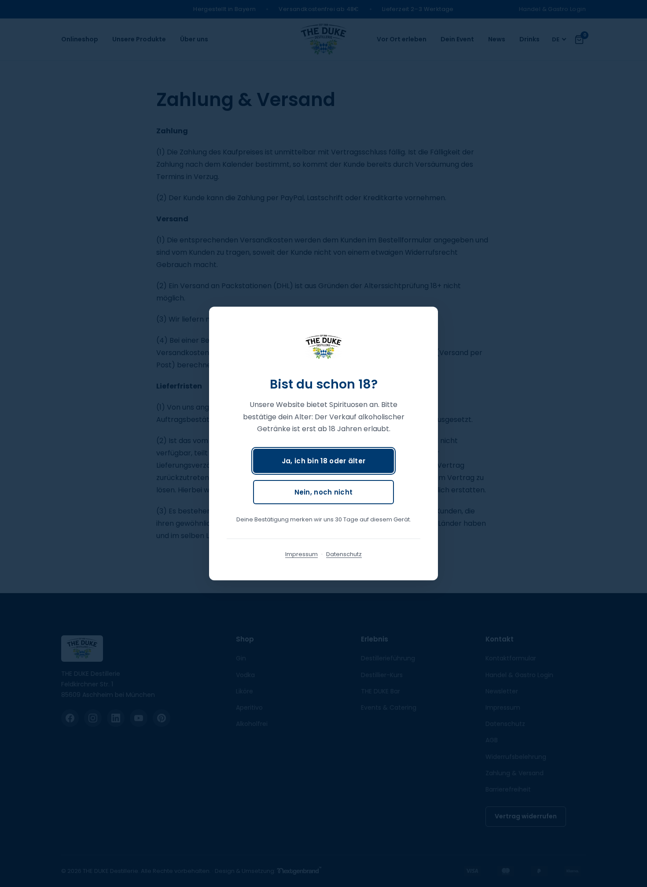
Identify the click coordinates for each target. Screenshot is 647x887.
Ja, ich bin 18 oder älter (324, 460)
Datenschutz (344, 554)
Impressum (301, 554)
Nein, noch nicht (323, 492)
